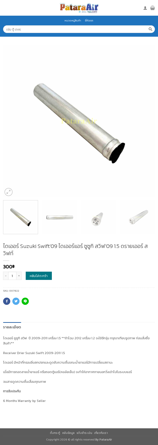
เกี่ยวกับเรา (101, 433)
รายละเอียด (12, 327)
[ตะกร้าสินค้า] (152, 7)
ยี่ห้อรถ (89, 20)
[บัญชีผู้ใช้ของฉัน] (145, 7)
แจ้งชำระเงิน (84, 433)
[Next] (146, 121)
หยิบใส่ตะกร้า (39, 275)
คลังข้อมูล (68, 433)
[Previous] (11, 121)
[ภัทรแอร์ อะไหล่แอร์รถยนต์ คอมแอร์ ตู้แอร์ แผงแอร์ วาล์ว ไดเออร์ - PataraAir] (79, 7)
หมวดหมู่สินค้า (73, 20)
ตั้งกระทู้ (55, 433)
